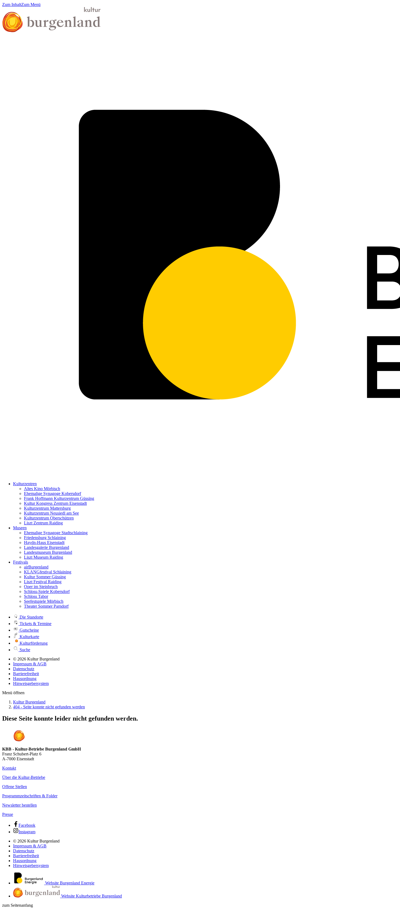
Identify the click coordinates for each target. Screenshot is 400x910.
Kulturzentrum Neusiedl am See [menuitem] (51, 513)
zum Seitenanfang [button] (17, 905)
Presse (7, 814)
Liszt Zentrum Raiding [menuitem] (43, 523)
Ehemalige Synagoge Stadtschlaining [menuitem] (56, 532)
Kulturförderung (33, 643)
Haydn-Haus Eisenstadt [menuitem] (44, 542)
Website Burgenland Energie (69, 883)
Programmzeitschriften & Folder (29, 796)
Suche (24, 649)
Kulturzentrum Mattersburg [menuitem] (47, 508)
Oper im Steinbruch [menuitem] (41, 586)
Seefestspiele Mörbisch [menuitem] (43, 601)
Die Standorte (31, 617)
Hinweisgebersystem (31, 683)
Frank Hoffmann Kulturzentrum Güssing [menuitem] (59, 498)
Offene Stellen (14, 786)
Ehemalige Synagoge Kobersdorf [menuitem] (52, 493)
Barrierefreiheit (26, 673)
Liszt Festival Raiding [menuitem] (42, 581)
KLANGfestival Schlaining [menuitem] (47, 572)
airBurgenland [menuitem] (36, 567)
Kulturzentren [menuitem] (25, 483)
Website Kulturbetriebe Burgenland (91, 896)
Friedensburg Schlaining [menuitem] (45, 537)
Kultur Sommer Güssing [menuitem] (45, 576)
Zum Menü (31, 4)
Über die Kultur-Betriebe (23, 777)
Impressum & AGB (30, 664)
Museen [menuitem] (20, 527)
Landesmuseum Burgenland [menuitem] (48, 552)
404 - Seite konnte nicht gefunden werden (49, 707)
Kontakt (9, 768)
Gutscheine (29, 630)
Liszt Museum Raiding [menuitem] (43, 557)
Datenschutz (23, 668)
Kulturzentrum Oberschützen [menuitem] (49, 518)
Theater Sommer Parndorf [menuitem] (46, 606)
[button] (13, 692)
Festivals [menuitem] (20, 562)
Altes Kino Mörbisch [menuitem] (42, 488)
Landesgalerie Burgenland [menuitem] (46, 547)
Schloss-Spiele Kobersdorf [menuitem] (47, 591)
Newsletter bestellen (19, 805)
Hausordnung (24, 678)
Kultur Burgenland (29, 702)
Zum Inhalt (11, 4)
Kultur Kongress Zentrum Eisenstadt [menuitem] (55, 503)
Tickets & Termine (35, 623)
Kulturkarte (29, 636)
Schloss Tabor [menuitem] (36, 596)
